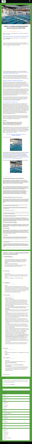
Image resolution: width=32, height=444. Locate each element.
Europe (4, 410)
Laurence (6, 270)
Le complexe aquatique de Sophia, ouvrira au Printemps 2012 (13, 178)
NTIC (4, 420)
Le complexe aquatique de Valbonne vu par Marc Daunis (12, 124)
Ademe (4, 395)
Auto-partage (5, 432)
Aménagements (5, 397)
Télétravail (4, 421)
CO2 (4, 403)
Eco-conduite (5, 405)
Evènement (5, 406)
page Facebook (12, 384)
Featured (4, 415)
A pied (4, 430)
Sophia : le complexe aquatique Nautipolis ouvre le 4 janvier (12, 122)
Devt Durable (5, 402)
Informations (5, 418)
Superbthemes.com (21, 442)
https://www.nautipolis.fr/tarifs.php (11, 362)
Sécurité (4, 424)
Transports (4, 429)
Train (4, 436)
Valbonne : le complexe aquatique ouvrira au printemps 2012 (12, 123)
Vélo (4, 439)
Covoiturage (5, 433)
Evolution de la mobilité (6, 413)
